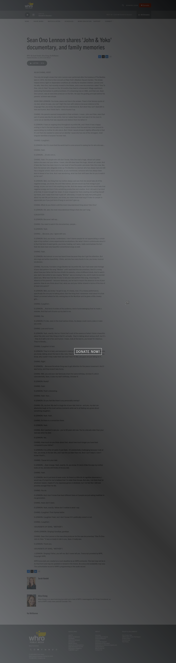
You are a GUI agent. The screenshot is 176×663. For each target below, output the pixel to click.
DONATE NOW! (88, 351)
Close (127, 302)
